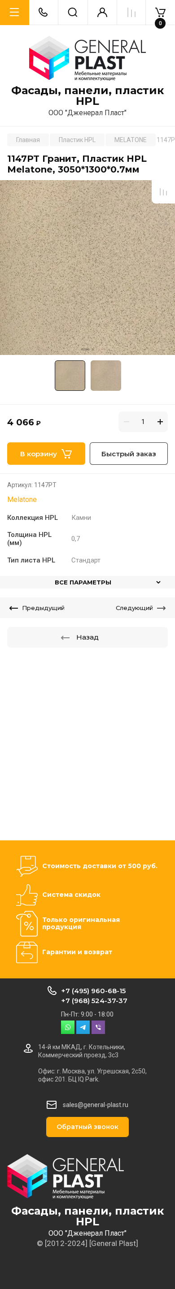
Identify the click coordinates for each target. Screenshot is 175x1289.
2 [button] (93, 349)
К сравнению (163, 191)
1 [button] (85, 349)
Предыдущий (43, 607)
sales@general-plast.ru (95, 1104)
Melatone (22, 499)
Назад (87, 637)
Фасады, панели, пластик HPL (87, 96)
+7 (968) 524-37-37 (94, 1000)
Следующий (134, 607)
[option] (87, 267)
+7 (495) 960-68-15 (93, 990)
